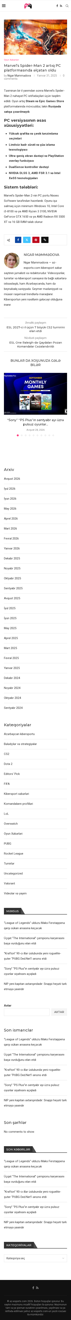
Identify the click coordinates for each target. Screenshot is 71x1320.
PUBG (7, 843)
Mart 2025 (10, 648)
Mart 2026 (10, 528)
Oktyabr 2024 (12, 698)
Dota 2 (8, 764)
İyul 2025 (9, 608)
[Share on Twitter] (27, 240)
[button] (7, 404)
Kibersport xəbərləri (16, 794)
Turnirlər (9, 863)
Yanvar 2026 (12, 548)
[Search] (67, 6)
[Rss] (61, 6)
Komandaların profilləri (18, 804)
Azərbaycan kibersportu (19, 734)
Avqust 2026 (12, 478)
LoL (6, 813)
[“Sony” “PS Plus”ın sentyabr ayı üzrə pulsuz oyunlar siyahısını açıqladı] (35, 393)
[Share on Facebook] (18, 240)
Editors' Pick (12, 774)
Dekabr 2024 (12, 678)
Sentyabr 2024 (13, 708)
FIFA (7, 784)
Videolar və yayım (15, 893)
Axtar (7, 1005)
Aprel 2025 (11, 638)
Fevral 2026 (11, 538)
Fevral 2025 (11, 658)
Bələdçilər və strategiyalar (20, 744)
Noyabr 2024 (12, 688)
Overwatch (11, 823)
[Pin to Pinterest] (35, 240)
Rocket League (13, 853)
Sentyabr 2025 (13, 588)
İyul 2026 (9, 488)
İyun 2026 (10, 498)
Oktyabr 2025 (12, 578)
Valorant (9, 883)
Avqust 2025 (12, 598)
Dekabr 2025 (12, 558)
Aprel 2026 (11, 518)
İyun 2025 (10, 618)
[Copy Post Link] (45, 240)
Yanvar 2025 (12, 668)
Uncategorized (13, 873)
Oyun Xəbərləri (13, 833)
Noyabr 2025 (12, 568)
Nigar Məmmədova (19, 75)
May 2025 (10, 628)
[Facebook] (57, 6)
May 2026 (10, 508)
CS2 (6, 754)
